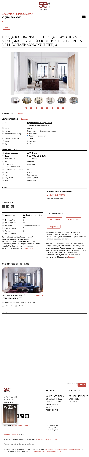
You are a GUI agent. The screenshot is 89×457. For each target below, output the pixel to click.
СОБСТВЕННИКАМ (54, 399)
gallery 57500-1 (23, 290)
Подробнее (53, 227)
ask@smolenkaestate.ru (55, 199)
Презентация (54, 219)
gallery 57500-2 (28, 290)
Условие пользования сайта (47, 439)
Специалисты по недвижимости (59, 191)
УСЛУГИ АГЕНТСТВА (55, 396)
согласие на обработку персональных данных (63, 449)
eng (6, 28)
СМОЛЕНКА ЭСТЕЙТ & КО (7, 390)
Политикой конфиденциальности (47, 451)
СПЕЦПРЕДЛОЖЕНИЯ (78, 396)
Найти (82, 384)
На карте (24, 119)
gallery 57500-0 (17, 290)
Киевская (53, 131)
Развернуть (28, 248)
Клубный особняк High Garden (39, 123)
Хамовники (31, 141)
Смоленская (44, 131)
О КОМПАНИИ (10, 397)
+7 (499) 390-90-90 (11, 434)
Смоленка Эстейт (44, 6)
